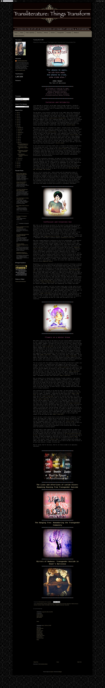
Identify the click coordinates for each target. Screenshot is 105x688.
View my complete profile (20, 70)
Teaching (39, 32)
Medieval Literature (75, 603)
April (19, 140)
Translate (25, 100)
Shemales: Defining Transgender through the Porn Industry (22, 245)
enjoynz (51, 671)
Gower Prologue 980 (46, 280)
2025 (18, 112)
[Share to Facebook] (58, 602)
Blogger (60, 671)
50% (78, 168)
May (19, 139)
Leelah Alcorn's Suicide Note (57, 118)
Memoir (46, 32)
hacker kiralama (40, 614)
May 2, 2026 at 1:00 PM (46, 625)
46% (75, 168)
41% (69, 168)
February (19, 158)
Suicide (43, 604)
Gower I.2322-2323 (74, 371)
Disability (68, 32)
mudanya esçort (40, 630)
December (20, 127)
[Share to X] (56, 602)
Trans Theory (52, 604)
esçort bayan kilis (40, 628)
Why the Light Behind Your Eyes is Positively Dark (22, 227)
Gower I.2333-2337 (64, 367)
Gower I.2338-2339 (48, 396)
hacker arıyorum (40, 616)
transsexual (62, 604)
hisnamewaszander (58, 603)
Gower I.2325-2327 (65, 375)
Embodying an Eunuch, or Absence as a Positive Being (22, 253)
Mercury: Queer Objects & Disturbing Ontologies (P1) (21, 174)
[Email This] (54, 602)
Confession (45, 603)
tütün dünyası (39, 617)
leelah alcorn (69, 603)
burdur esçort (39, 632)
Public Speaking (30, 32)
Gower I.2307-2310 (48, 346)
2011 (18, 167)
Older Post (79, 662)
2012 (18, 165)
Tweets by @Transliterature (20, 281)
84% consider (47, 169)
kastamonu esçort (40, 638)
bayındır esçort (39, 636)
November (20, 129)
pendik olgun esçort (40, 635)
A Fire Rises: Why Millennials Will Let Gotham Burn (22, 190)
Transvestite (67, 604)
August (19, 134)
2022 (18, 114)
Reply (38, 621)
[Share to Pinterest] (59, 602)
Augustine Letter (47, 261)
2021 (18, 116)
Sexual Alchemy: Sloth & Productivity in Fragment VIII (23, 147)
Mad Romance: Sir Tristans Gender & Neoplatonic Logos (23, 151)
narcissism (36, 604)
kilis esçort (39, 629)
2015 (18, 126)
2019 (18, 119)
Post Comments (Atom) (42, 664)
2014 (18, 162)
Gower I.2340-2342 (44, 399)
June (19, 137)
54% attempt (39, 169)
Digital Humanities (19, 35)
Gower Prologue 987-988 (48, 282)
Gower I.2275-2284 (45, 293)
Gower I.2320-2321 (71, 356)
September (20, 132)
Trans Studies (47, 604)
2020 (18, 117)
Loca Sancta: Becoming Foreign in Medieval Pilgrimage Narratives (22, 235)
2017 (18, 122)
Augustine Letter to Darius (52, 236)
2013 (18, 163)
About (21, 32)
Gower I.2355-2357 (58, 414)
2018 (18, 121)
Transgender (60, 32)
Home (16, 32)
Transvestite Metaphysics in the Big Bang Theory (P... (23, 145)
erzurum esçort (39, 633)
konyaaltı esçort (40, 634)
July (18, 135)
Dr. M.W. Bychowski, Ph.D (22, 60)
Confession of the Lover (67, 237)
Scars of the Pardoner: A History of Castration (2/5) (22, 199)
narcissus (39, 604)
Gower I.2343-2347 (75, 403)
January (19, 159)
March (19, 142)
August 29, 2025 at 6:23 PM (47, 611)
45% (72, 168)
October (19, 130)
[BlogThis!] (55, 602)
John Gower (64, 603)
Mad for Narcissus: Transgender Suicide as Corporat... (23, 155)
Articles (53, 32)
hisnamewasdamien (51, 603)
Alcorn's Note (70, 125)
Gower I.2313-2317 (45, 354)
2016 (18, 124)
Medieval (76, 32)
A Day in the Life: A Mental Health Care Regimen (21, 183)
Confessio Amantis (39, 603)
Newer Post (36, 662)
